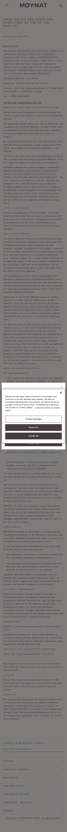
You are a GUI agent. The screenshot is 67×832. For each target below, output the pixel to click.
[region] (33, 416)
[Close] (62, 387)
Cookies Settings (33, 419)
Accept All (33, 436)
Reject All (33, 427)
